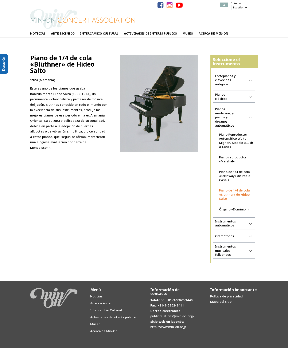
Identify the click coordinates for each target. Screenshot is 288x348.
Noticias (96, 296)
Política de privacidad (226, 296)
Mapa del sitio (220, 301)
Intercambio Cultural (106, 310)
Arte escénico (100, 303)
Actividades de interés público (113, 317)
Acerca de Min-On (103, 331)
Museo (95, 324)
